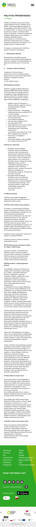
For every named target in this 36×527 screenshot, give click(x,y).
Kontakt (21, 455)
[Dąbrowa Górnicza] (9, 5)
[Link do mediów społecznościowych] (5, 482)
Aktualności (7, 450)
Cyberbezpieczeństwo (26, 465)
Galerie (21, 450)
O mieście (6, 453)
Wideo (21, 453)
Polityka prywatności (26, 458)
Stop (6, 517)
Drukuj (9, 18)
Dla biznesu (7, 460)
